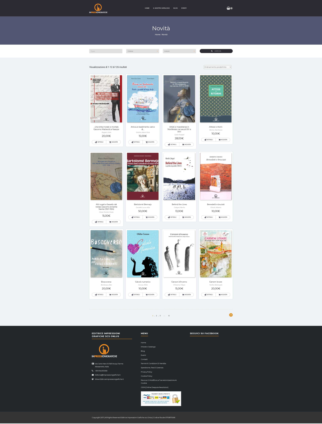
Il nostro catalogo (161, 8)
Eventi (184, 8)
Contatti (144, 359)
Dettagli (100, 142)
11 (169, 316)
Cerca (217, 51)
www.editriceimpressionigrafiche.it (109, 379)
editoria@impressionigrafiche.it (107, 375)
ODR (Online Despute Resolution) (154, 387)
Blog (175, 8)
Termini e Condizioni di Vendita (153, 363)
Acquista (115, 142)
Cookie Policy (146, 376)
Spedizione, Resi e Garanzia (152, 368)
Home (147, 8)
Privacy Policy (146, 372)
